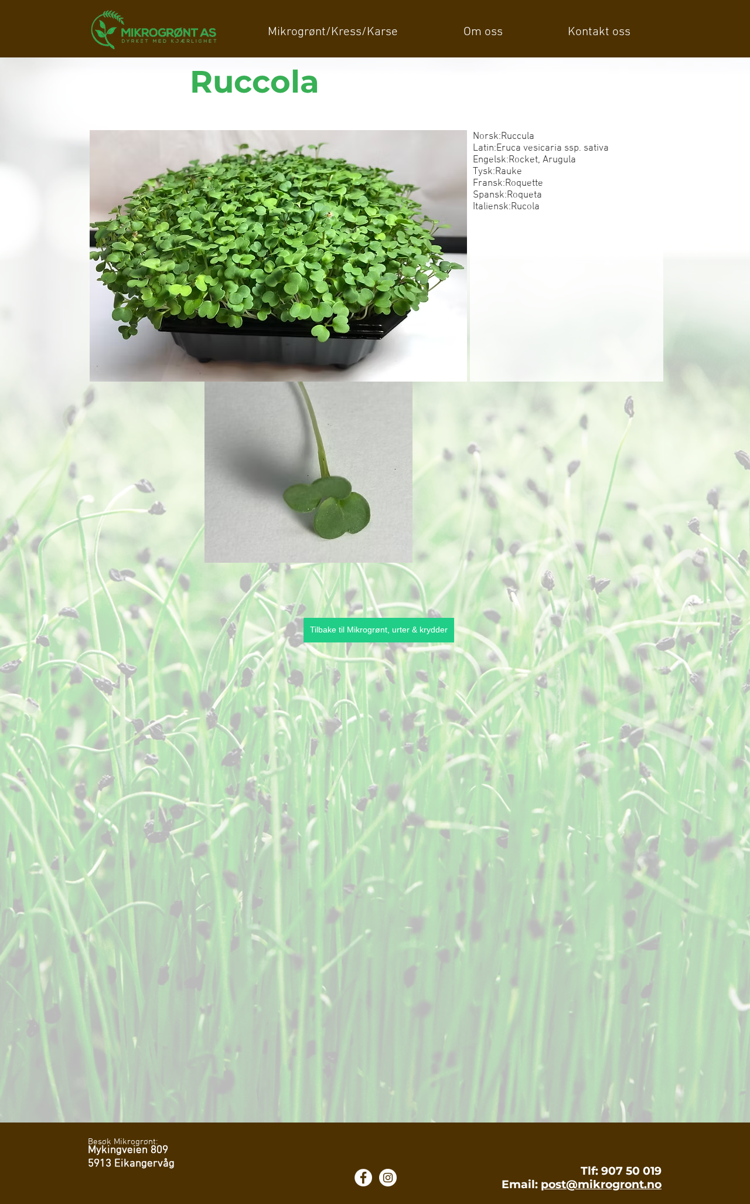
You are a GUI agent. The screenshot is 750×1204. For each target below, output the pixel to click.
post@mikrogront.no (601, 1184)
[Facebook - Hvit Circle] (363, 1177)
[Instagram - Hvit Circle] (388, 1177)
